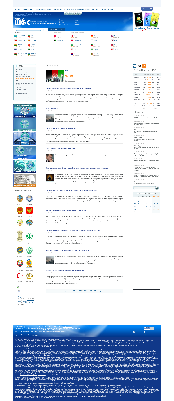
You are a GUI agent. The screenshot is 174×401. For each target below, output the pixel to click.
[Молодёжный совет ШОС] (24, 160)
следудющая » (101, 291)
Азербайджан (77, 40)
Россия (20, 49)
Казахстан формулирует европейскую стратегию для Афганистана (67, 250)
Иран (32, 35)
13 (146, 204)
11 (138, 204)
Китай (33, 44)
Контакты (95, 9)
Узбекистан (35, 53)
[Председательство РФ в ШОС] (24, 105)
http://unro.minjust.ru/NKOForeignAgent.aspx (32, 375)
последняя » (109, 291)
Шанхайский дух (21, 81)
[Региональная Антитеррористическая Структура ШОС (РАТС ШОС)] (24, 146)
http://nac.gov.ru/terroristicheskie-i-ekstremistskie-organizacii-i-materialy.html (40, 383)
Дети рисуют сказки (74, 9)
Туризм (18, 87)
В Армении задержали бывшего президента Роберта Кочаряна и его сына (145, 131)
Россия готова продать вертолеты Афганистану (61, 128)
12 (142, 204)
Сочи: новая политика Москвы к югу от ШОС (61, 148)
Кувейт (96, 44)
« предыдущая (66, 291)
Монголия (59, 35)
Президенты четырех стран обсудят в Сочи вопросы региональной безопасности (71, 190)
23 (158, 206)
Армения (96, 35)
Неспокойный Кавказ (23, 76)
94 (73, 291)
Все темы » (31, 97)
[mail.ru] (149, 327)
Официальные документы (45, 9)
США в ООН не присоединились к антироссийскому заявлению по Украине (145, 139)
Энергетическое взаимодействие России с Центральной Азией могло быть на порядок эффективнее (77, 168)
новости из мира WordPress (26, 300)
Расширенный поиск (57, 29)
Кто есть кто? (61, 9)
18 (138, 206)
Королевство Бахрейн (79, 35)
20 (146, 206)
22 (154, 206)
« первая (59, 291)
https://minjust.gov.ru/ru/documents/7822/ (31, 397)
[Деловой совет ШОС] (24, 132)
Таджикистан (22, 53)
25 (138, 209)
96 (76, 291)
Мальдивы (117, 44)
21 (150, 206)
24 (135, 209)
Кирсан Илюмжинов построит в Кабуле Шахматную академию (66, 210)
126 (95, 291)
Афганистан (60, 40)
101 (86, 291)
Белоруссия (21, 40)
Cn (151, 8)
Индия (20, 44)
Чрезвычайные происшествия (21, 90)
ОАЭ (75, 49)
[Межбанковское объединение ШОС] (24, 174)
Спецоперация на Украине (25, 79)
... (71, 291)
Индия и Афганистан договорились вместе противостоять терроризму (68, 88)
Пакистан (34, 49)
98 (80, 291)
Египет (96, 40)
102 (89, 291)
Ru (143, 8)
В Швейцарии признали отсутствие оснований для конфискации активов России (146, 147)
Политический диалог (23, 72)
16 (158, 204)
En (147, 8)
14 (150, 204)
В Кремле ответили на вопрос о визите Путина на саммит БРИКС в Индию (146, 161)
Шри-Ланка (97, 53)
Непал (115, 35)
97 (78, 291)
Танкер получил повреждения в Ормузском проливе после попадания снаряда (146, 168)
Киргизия (34, 40)
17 (135, 206)
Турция (116, 49)
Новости (138, 112)
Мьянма (96, 49)
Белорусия (20, 270)
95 (74, 291)
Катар (115, 40)
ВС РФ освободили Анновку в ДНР (145, 118)
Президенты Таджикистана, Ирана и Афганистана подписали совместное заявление (73, 230)
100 (84, 291)
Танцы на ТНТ (28, 302)
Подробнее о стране (70, 81)
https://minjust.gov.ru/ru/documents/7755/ (31, 346)
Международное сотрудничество (21, 94)
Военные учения (22, 74)
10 (135, 204)
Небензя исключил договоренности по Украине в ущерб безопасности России (146, 176)
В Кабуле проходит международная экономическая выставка (65, 270)
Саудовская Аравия (79, 44)
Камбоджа (76, 53)
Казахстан (21, 35)
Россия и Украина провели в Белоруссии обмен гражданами (144, 182)
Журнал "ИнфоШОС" (107, 9)
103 (91, 291)
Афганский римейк (52, 108)
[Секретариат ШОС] (24, 119)
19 (142, 206)
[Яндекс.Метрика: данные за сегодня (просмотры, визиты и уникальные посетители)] (149, 333)
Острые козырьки (23, 297)
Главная (17, 9)
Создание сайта (20, 335)
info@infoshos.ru (67, 327)
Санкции (19, 70)
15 (154, 204)
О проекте (86, 9)
